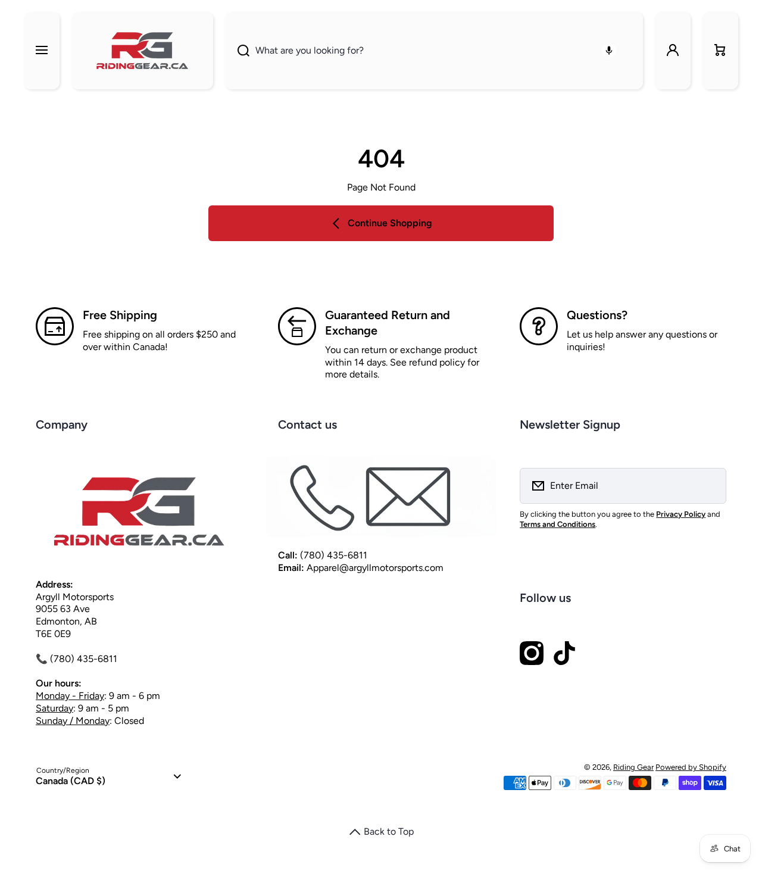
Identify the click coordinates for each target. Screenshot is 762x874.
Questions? (597, 315)
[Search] (237, 50)
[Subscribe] (709, 486)
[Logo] (142, 50)
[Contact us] (381, 497)
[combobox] (434, 50)
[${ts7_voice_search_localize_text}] (609, 50)
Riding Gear (633, 767)
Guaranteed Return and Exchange (387, 323)
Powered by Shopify (690, 767)
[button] (720, 50)
